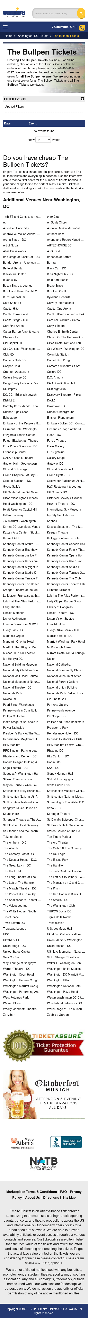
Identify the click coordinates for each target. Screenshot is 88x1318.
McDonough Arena (59, 647)
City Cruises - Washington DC (22, 349)
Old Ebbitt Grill (56, 699)
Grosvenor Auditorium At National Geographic (66, 481)
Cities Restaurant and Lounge (66, 343)
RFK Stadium (11, 745)
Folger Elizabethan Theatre (20, 440)
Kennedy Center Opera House (66, 555)
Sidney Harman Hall (60, 773)
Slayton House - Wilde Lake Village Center (22, 785)
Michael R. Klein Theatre (19, 653)
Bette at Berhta (13, 268)
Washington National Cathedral (66, 986)
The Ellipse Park (57, 859)
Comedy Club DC (14, 360)
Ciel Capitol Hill (13, 343)
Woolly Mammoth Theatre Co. (22, 1009)
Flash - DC (54, 435)
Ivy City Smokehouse (60, 515)
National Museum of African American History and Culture (66, 676)
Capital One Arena (59, 308)
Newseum (9, 699)
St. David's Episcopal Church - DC (66, 819)
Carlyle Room (56, 326)
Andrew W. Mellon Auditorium (22, 234)
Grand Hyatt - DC (58, 475)
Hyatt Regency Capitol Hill (20, 509)
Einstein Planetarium (60, 417)
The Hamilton (55, 865)
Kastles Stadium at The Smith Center (66, 526)
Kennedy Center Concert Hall (66, 544)
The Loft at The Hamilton (19, 882)
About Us (32, 1197)
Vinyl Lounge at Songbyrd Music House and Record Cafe (22, 963)
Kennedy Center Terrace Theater (22, 578)
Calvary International (60, 303)
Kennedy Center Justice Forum (22, 555)
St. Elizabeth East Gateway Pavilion (22, 825)
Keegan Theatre (57, 532)
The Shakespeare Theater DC (22, 900)
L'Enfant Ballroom (58, 590)
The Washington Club (61, 905)
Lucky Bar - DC (13, 630)
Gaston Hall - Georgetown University (22, 463)
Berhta (51, 262)
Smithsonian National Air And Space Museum (22, 796)
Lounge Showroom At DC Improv (22, 624)
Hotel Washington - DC (18, 504)
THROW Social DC (59, 911)
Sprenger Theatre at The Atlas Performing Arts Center (22, 819)
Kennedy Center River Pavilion (66, 561)
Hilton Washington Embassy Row (22, 498)
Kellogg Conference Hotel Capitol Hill (66, 538)
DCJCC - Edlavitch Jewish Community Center (22, 394)
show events (44, 140)
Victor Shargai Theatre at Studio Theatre (66, 957)
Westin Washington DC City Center (66, 997)
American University (16, 228)
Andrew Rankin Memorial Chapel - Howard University (66, 228)
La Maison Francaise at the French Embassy (22, 595)
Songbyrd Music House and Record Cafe (22, 808)
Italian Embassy (13, 515)
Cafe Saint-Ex (12, 303)
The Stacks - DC (57, 900)
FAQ (63, 1191)
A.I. (5, 222)
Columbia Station (58, 354)
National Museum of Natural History (22, 682)
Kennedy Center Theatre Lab (66, 584)
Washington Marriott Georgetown (22, 986)
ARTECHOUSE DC (59, 245)
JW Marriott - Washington (19, 521)
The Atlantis (10, 848)
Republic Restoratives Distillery (66, 739)
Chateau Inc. (11, 337)
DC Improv (10, 389)
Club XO (8, 354)
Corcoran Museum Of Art (63, 366)
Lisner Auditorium (14, 618)
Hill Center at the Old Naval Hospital (22, 492)
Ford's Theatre (56, 440)
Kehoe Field (11, 538)
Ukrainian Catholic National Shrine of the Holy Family (66, 934)
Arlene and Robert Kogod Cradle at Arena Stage (66, 239)
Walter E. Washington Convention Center (66, 963)
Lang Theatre (12, 607)
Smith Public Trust (58, 785)
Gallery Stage (56, 458)
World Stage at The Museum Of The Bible (66, 1009)
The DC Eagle (56, 854)
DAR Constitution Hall (61, 383)
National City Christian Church (22, 670)
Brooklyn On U (56, 291)
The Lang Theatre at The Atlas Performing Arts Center (22, 877)
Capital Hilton (11, 308)
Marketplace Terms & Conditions (31, 1191)
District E (9, 400)
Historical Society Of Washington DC (66, 498)
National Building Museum (20, 664)
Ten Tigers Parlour (59, 837)
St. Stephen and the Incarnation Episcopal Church (22, 831)
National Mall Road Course (20, 676)
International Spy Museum (64, 509)
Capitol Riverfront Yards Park (66, 314)
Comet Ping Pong (58, 360)
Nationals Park (12, 693)
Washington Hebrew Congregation (22, 980)
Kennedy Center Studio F (63, 567)
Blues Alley (10, 280)
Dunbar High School (16, 412)
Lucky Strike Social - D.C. (63, 630)
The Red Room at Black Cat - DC (66, 894)
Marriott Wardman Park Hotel (66, 641)
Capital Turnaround (15, 314)
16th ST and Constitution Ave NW (22, 216)
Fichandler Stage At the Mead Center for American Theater (66, 429)
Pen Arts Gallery (57, 704)
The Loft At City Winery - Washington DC (66, 877)
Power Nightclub (13, 727)
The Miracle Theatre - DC (19, 888)
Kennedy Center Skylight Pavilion (22, 567)
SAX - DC (53, 768)
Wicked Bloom (12, 1003)
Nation (51, 659)
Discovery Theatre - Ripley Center (66, 394)
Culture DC (54, 371)
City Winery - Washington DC (66, 349)
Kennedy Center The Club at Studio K (66, 578)
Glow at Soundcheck (60, 469)
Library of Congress (60, 607)
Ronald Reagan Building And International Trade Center (22, 762)
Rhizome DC (55, 750)
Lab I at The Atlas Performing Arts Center (66, 595)
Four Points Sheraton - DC (20, 446)
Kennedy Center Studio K (19, 572)
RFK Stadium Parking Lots (20, 750)
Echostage (10, 417)
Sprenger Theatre (58, 814)
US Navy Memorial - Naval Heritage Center (66, 951)
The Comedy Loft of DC (18, 854)
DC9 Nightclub (56, 389)
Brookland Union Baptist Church (22, 291)
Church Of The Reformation (65, 337)
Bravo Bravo (55, 285)
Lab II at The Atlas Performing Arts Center (22, 601)
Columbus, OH (64, 27)
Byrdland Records (58, 297)
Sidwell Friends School (17, 779)
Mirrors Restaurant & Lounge (66, 653)
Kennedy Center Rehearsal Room (22, 561)
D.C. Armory (55, 377)
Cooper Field (11, 366)
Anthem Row (55, 234)
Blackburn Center (14, 274)
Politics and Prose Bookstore (65, 722)
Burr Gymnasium (14, 297)
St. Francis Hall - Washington (66, 825)
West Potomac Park (16, 997)
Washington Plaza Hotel (62, 992)
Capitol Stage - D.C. (16, 320)
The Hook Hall (12, 871)
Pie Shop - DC (56, 716)
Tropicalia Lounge (14, 928)
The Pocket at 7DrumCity (19, 894)
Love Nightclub (56, 624)
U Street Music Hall (59, 928)
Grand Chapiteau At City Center (22, 475)
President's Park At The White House (22, 733)
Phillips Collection (14, 716)
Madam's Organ (13, 636)
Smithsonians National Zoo (20, 802)
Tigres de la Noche (59, 917)
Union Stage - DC (14, 946)
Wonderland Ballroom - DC (64, 1003)
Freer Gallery (55, 446)
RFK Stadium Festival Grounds (66, 745)
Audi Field (53, 251)
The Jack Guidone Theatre (64, 871)
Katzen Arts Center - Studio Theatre (22, 532)
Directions (51, 1197)
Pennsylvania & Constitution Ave (22, 710)
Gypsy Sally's (11, 486)
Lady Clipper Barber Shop (64, 601)
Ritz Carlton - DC (58, 756)
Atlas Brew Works (14, 251)
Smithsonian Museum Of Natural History (66, 791)
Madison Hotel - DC (59, 636)
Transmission (55, 923)
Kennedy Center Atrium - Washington (22, 544)
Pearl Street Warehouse (18, 704)
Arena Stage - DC (14, 239)
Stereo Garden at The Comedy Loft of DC (66, 831)
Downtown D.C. (57, 406)
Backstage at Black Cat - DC (21, 257)
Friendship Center (14, 452)
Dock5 (51, 400)
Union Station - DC (59, 946)
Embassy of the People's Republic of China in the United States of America (22, 423)
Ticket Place (11, 917)
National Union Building (62, 687)
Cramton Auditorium (16, 371)
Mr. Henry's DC (13, 659)
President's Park (57, 727)
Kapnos (52, 521)
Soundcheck (11, 814)
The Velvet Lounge (15, 905)
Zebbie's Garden (58, 1014)
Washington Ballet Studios (64, 969)
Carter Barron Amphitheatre (21, 331)
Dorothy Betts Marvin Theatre (22, 406)
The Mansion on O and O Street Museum (66, 882)
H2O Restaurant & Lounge (64, 486)
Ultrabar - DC (11, 940)
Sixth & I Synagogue (60, 779)
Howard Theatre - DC (61, 504)
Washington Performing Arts (21, 992)
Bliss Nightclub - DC (60, 274)
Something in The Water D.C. (66, 802)
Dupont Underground (60, 412)
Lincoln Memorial (14, 613)
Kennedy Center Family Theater (66, 549)
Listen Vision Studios (60, 618)
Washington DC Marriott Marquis (66, 974)
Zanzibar (9, 1014)
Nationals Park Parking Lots (65, 693)
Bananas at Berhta (59, 257)
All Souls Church (57, 222)
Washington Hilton (58, 980)
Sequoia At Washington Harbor (22, 773)
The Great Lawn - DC (17, 865)
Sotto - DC (54, 808)
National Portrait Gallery (62, 682)
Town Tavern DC (14, 923)
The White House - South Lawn (22, 911)
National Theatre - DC (17, 687)
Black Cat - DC (56, 268)
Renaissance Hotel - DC (62, 733)
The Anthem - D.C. (15, 842)
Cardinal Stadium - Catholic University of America (66, 320)
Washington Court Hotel (18, 974)
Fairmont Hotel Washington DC (22, 429)
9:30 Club (53, 216)
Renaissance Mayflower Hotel (22, 739)
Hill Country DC (57, 492)
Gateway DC (55, 463)
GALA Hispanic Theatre (18, 458)
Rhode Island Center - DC (20, 756)
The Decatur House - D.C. (20, 859)
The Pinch (53, 888)
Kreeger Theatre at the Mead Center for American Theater (22, 590)
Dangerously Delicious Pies (20, 383)
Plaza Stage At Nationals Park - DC (22, 722)
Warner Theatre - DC (16, 969)
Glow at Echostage (15, 469)
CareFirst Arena (13, 326)
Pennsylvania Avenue (61, 710)
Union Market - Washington (64, 940)
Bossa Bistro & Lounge (18, 285)
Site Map (69, 1197)
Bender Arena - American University (22, 262)
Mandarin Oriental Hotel (18, 641)
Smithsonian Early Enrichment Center (22, 791)
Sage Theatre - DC (15, 768)
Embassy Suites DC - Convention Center (66, 423)
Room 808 (54, 762)
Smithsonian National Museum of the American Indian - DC (66, 796)
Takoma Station (13, 837)
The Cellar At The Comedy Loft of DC (66, 848)
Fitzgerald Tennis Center (19, 435)
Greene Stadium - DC (17, 481)
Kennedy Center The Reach (21, 584)
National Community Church (65, 670)
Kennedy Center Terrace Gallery (66, 572)
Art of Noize (10, 245)
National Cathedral (59, 664)
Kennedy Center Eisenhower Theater (22, 549)
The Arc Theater (57, 842)
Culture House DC (15, 377)
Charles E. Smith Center (62, 331)
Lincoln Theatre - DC (60, 613)
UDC (6, 934)
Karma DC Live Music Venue (21, 526)
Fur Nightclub (55, 452)
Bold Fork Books (57, 280)
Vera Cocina (11, 957)
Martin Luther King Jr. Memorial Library (22, 647)
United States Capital (16, 951)
